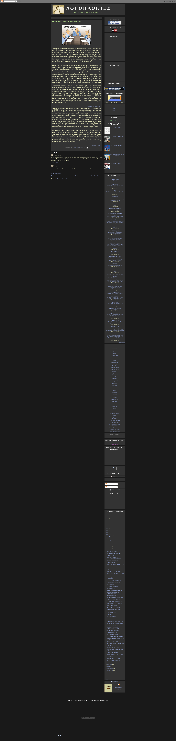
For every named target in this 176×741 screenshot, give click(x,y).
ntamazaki (114, 388)
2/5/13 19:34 (54, 162)
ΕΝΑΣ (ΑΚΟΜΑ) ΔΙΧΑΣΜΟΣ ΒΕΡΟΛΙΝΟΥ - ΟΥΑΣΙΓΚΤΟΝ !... (115, 627)
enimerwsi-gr (114, 364)
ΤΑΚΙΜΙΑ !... (110, 614)
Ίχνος (115, 190)
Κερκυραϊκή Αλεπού (115, 313)
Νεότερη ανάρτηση (55, 175)
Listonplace (115, 268)
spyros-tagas (114, 404)
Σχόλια (108, 486)
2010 (107, 677)
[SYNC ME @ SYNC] (115, 490)
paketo (114, 390)
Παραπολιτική (115, 326)
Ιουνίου (109, 548)
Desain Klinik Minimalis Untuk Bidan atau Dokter (115, 270)
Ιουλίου (109, 546)
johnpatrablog (115, 374)
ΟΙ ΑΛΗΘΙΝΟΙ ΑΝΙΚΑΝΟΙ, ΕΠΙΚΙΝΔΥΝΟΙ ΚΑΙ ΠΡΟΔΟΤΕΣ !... (115, 620)
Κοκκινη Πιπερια (115, 220)
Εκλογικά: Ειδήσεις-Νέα (115, 256)
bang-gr (114, 358)
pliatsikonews (114, 392)
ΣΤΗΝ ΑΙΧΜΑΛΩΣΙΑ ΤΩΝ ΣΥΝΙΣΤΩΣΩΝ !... (113, 592)
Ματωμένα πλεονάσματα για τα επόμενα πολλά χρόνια (115, 239)
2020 (107, 520)
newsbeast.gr (115, 196)
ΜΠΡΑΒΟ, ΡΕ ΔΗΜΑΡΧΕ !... (113, 652)
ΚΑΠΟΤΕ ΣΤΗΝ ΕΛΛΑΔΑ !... (113, 595)
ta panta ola (114, 406)
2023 (107, 514)
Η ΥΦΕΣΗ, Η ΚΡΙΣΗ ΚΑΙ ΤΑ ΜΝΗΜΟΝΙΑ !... (113, 577)
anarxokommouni (114, 350)
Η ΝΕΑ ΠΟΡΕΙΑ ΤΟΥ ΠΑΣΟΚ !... (114, 658)
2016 (107, 528)
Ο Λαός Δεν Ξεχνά (115, 320)
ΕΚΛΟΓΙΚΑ (114, 418)
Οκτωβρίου (110, 540)
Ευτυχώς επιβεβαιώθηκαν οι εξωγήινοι (115, 216)
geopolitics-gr (115, 371)
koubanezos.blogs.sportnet (114, 380)
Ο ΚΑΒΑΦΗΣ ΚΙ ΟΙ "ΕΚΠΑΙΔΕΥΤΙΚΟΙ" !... (113, 617)
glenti (114, 373)
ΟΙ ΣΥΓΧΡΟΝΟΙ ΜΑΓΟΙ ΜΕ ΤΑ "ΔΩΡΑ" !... (117, 155)
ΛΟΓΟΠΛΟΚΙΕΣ (88, 8)
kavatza (114, 376)
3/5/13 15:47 (54, 170)
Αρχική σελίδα (75, 175)
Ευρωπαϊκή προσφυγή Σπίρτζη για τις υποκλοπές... (115, 186)
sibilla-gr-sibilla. (114, 399)
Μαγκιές (115, 205)
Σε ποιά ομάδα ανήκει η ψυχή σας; (115, 265)
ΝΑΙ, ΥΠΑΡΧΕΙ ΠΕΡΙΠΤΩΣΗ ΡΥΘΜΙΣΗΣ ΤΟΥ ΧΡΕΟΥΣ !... (117, 146)
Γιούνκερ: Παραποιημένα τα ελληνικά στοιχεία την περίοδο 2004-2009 (115, 322)
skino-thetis (114, 401)
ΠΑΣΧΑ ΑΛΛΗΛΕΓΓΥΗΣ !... (113, 641)
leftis (115, 381)
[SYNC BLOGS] (114, 681)
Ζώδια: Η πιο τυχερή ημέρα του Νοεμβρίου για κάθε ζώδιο (115, 233)
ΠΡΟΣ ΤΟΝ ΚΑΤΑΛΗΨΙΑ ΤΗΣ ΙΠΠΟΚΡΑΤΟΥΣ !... (114, 661)
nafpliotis (115, 387)
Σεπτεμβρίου (110, 542)
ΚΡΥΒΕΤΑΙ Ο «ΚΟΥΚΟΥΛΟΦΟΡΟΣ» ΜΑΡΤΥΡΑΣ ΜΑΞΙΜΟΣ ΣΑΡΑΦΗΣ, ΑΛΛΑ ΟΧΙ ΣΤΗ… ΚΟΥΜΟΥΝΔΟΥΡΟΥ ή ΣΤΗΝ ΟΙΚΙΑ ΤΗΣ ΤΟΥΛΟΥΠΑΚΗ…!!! (115, 296)
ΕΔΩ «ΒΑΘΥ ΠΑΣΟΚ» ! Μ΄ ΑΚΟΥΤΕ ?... (117, 137)
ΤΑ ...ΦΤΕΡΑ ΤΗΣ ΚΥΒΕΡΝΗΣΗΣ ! (115, 636)
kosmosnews (114, 378)
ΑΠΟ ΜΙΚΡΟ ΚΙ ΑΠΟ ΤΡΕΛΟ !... (114, 571)
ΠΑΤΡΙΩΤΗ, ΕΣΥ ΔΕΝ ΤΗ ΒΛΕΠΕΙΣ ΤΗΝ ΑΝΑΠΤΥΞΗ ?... (115, 624)
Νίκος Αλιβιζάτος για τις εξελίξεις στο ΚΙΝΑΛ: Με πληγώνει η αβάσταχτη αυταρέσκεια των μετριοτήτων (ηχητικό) (115, 329)
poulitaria (115, 394)
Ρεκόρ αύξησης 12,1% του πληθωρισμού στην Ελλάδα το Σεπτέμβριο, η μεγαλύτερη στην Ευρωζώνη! (115, 259)
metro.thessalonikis (115, 285)
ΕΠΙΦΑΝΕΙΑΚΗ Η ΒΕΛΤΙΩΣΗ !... (114, 590)
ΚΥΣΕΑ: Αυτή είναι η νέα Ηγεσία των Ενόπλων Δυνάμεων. (115, 304)
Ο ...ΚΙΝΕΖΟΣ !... (111, 588)
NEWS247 (114, 437)
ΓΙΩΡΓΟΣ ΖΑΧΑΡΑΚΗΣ (115, 208)
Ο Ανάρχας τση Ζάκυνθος (115, 308)
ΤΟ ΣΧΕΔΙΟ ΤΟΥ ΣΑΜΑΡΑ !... (114, 586)
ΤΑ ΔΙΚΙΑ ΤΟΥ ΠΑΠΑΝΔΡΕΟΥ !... (115, 601)
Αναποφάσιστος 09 (114, 413)
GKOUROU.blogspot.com (115, 231)
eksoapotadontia (114, 362)
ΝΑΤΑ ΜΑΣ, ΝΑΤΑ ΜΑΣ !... (113, 634)
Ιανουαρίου (110, 670)
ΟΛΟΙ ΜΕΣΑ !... (110, 584)
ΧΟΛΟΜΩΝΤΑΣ (115, 251)
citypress (114, 360)
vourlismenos (114, 411)
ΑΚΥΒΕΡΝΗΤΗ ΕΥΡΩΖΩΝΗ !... (114, 607)
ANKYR (115, 226)
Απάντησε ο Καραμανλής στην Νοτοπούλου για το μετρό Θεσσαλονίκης (115, 287)
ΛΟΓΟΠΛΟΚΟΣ (76, 147)
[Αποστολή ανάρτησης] (87, 147)
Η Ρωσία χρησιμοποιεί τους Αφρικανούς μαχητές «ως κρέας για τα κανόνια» (115, 222)
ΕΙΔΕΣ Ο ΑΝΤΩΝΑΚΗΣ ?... (117, 127)
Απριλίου (109, 664)
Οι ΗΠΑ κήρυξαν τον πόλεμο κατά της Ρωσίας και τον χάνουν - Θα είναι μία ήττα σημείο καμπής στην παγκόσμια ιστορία (115, 246)
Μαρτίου (109, 666)
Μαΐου (109, 550)
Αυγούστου (110, 544)
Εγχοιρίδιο (114, 417)
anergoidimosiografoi (114, 351)
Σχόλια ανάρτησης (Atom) (63, 178)
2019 (107, 522)
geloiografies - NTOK (114, 369)
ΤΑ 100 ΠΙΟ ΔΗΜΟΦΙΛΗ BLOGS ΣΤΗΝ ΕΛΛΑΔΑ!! (115, 178)
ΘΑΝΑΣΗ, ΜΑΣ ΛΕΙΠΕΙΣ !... (113, 647)
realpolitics (114, 395)
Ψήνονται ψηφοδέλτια (115, 253)
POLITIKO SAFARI (115, 292)
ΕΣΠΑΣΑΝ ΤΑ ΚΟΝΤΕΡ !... (117, 163)
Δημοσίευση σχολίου (56, 173)
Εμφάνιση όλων (122, 342)
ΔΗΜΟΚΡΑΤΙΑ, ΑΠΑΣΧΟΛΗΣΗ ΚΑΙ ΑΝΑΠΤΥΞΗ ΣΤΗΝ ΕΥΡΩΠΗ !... (115, 565)
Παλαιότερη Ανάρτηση (96, 175)
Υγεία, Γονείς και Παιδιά (114, 431)
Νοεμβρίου (109, 538)
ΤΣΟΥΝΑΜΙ (115, 302)
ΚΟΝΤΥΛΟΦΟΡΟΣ (114, 422)
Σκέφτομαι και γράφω (114, 429)
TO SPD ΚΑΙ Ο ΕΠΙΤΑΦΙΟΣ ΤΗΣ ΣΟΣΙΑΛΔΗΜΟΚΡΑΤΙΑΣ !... (114, 581)
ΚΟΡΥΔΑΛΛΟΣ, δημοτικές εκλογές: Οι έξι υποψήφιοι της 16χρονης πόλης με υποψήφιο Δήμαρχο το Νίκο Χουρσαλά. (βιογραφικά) (115, 337)
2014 (107, 532)
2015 (107, 530)
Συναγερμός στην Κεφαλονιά (115, 180)
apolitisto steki (115, 355)
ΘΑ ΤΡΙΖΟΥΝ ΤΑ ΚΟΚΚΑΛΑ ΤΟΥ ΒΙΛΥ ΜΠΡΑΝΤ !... (115, 631)
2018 (107, 524)
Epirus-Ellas (114, 365)
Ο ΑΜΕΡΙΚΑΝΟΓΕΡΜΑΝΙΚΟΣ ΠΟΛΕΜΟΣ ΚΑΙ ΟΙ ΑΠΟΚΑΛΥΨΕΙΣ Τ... (114, 611)
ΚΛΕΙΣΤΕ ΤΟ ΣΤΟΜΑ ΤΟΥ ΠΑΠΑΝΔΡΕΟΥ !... (113, 561)
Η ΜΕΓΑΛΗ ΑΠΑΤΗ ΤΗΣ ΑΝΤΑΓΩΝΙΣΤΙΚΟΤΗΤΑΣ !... (114, 558)
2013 (107, 534)
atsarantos (115, 357)
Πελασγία (115, 204)
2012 (107, 673)
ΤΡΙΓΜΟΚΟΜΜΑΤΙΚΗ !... (113, 551)
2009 (107, 679)
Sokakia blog (114, 403)
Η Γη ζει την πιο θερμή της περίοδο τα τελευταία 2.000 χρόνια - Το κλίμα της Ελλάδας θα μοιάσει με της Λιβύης (115, 316)
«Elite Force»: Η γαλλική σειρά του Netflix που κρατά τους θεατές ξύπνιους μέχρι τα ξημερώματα (115, 199)
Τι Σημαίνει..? (115, 309)
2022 (107, 516)
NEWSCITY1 (115, 264)
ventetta (114, 408)
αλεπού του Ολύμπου (115, 243)
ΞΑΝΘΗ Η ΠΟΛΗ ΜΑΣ (114, 424)
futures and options (115, 367)
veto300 (114, 410)
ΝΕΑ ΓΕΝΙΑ (115, 334)
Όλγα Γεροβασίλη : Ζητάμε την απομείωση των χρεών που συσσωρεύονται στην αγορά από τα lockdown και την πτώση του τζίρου (115, 279)
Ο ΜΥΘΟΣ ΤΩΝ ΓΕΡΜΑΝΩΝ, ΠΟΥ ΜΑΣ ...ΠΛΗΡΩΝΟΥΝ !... (115, 598)
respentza (115, 397)
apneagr (114, 353)
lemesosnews (114, 383)
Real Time (114, 85)
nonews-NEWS (115, 184)
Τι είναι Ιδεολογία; (115, 210)
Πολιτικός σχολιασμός (114, 427)
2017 (107, 526)
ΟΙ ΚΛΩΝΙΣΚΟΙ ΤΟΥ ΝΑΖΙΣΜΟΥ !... (115, 603)
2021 (107, 518)
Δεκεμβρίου (110, 536)
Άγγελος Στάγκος (96, 145)
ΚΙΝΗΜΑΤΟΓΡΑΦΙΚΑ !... (112, 605)
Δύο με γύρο (114, 415)
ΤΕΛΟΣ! (115, 227)
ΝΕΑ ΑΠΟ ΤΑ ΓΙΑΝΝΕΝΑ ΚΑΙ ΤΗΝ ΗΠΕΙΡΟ (115, 275)
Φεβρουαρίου (110, 668)
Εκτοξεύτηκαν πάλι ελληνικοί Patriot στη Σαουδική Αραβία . (115, 192)
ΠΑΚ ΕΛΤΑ (114, 426)
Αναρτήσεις (109, 483)
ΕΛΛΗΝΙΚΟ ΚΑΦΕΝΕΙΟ (114, 420)
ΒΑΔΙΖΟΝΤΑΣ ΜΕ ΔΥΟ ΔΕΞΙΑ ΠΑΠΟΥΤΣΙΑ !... (114, 554)
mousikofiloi (114, 385)
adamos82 (114, 348)
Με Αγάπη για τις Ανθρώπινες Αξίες (115, 214)
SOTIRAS (115, 237)
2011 (107, 675)
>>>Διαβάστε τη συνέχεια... (94, 106)
